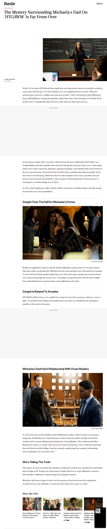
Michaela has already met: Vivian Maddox (60, 441)
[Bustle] (9, 3)
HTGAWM (32, 98)
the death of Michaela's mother (65, 267)
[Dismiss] (103, 509)
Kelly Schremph (10, 79)
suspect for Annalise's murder (64, 474)
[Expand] (96, 509)
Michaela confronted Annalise (60, 168)
